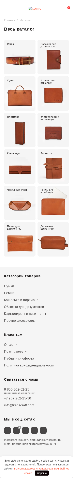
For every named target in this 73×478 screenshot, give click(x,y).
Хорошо (42, 473)
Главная (9, 20)
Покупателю (13, 351)
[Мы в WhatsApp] (34, 430)
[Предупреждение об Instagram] (19, 427)
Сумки (9, 286)
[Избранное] (57, 9)
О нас (8, 344)
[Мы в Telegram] (25, 430)
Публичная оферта (19, 358)
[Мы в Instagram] (16, 430)
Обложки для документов (24, 307)
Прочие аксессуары (19, 320)
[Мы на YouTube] (43, 430)
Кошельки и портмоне (21, 300)
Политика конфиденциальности (29, 365)
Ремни (9, 293)
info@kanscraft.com (19, 405)
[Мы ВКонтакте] (7, 430)
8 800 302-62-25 (16, 389)
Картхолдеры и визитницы (25, 313)
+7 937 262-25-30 (17, 398)
